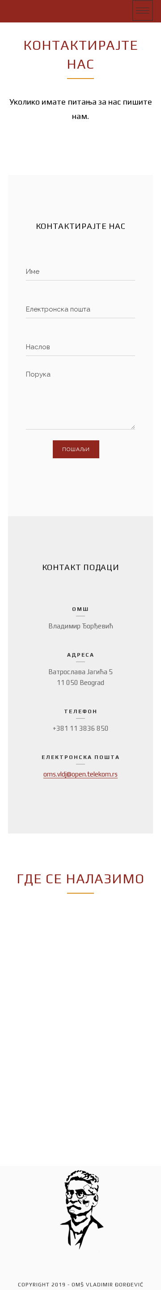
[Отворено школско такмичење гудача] (27, 10)
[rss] (56, 1262)
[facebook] (80, 1262)
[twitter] (104, 1262)
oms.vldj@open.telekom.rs (80, 774)
